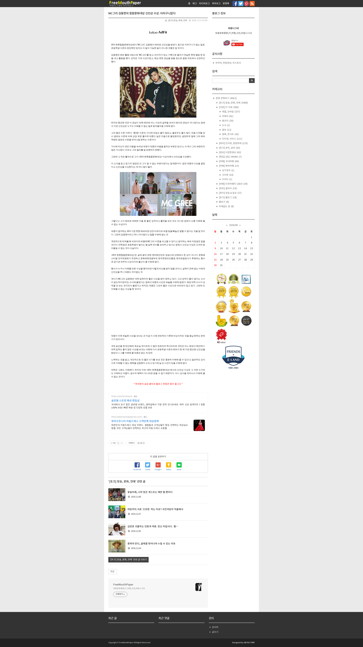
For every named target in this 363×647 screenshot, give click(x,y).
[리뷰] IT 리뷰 (228, 107)
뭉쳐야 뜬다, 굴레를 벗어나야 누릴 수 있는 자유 (151, 543)
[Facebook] (235, 3)
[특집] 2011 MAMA (230, 157)
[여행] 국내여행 (228, 161)
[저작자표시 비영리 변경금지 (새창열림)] (141, 443)
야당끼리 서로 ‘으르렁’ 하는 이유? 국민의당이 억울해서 (155, 509)
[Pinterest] (246, 3)
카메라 (227, 116)
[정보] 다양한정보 (229, 152)
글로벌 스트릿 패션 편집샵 (125, 400)
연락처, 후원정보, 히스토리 (228, 63)
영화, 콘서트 (230, 134)
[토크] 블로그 (227, 197)
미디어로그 (204, 3)
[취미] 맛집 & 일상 (230, 193)
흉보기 (223, 202)
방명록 (226, 3)
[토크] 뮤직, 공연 (229, 148)
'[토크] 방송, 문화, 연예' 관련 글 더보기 (128, 559)
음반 (226, 130)
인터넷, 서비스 (231, 139)
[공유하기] (118, 443)
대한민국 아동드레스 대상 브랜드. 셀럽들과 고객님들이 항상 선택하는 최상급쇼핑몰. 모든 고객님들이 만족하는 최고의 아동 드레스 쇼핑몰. (149, 427)
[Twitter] (240, 3)
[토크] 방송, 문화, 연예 (177, 20)
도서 (225, 125)
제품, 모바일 (230, 111)
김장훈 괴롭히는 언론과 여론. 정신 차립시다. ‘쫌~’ (152, 526)
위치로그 (216, 3)
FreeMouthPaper (123, 584)
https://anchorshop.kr (121, 396)
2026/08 (233, 225)
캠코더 (227, 121)
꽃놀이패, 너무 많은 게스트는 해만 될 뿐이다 (150, 492)
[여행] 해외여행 (228, 166)
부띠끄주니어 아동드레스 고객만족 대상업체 (135, 421)
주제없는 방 (226, 206)
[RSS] (252, 3)
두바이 (226, 179)
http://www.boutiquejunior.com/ (126, 417)
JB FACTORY (249, 642)
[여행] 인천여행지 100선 (233, 184)
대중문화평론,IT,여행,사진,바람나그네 (129, 588)
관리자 (215, 627)
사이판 (227, 175)
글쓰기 (215, 632)
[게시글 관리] (122, 443)
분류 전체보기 (226, 98)
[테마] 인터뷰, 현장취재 (233, 143)
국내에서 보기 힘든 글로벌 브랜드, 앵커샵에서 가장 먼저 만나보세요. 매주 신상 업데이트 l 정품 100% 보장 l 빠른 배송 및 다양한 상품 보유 (158, 406)
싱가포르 (227, 170)
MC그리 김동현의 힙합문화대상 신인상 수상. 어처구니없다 (142, 13)
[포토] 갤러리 (227, 188)
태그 (195, 3)
